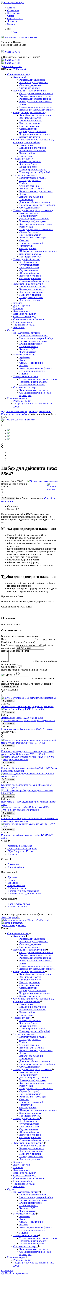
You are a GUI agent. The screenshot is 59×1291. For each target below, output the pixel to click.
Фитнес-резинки (27, 248)
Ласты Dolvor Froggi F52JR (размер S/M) (22, 717)
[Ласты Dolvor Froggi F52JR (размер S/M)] (23, 709)
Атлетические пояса (29, 213)
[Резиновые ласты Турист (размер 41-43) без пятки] (28, 720)
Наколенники (26, 145)
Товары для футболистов (26, 259)
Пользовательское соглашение (23, 891)
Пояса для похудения (30, 235)
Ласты (22, 194)
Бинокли (17, 303)
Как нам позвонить (17, 906)
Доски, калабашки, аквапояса (34, 202)
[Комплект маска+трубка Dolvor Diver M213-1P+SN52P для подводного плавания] (29, 810)
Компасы (18, 308)
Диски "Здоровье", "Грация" (34, 218)
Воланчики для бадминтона (33, 82)
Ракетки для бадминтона (32, 79)
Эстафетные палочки (30, 137)
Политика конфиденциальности (24, 893)
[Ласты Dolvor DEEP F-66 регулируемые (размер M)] (28, 698)
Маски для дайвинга (30, 180)
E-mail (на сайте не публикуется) (27, 645)
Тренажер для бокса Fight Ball (34, 172)
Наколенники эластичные (32, 148)
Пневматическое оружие (26, 333)
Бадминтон (19, 77)
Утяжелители (26, 245)
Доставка (12, 21)
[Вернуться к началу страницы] (12, 2)
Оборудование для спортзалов (29, 112)
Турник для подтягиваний (32, 131)
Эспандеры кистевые (30, 254)
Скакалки (24, 240)
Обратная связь (15, 18)
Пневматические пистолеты (33, 335)
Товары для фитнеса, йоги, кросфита (32, 210)
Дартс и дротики (22, 305)
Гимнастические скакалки (32, 286)
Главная (11, 7)
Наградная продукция (24, 314)
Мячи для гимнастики (30, 294)
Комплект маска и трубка (32, 177)
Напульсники (26, 156)
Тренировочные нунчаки (32, 384)
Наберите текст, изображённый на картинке (24, 669)
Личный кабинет (16, 867)
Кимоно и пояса (21, 311)
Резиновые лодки (16, 398)
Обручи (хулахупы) (29, 232)
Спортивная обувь (22, 322)
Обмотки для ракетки (30, 85)
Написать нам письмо (18, 904)
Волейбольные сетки (30, 118)
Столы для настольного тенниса (36, 93)
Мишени (23, 373)
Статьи (11, 16)
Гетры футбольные (29, 267)
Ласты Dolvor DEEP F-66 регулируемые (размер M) (27, 706)
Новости (12, 854)
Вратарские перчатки (30, 275)
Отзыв (4, 661)
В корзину (9, 498)
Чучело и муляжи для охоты (33, 390)
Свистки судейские (29, 126)
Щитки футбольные (29, 273)
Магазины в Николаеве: (20, 846)
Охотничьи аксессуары (25, 387)
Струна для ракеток (29, 88)
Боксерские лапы (28, 167)
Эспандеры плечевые (30, 256)
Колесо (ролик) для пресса (32, 221)
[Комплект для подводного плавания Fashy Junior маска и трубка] (29, 776)
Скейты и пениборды (24, 316)
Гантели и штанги (28, 216)
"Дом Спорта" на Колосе (20, 851)
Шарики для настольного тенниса (36, 109)
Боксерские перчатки (30, 161)
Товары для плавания (24, 175)
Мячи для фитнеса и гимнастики (36, 229)
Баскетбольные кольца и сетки (35, 115)
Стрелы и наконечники (31, 362)
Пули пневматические (30, 343)
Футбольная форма (29, 265)
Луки (22, 360)
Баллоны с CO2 (27, 349)
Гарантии (12, 882)
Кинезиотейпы (27, 153)
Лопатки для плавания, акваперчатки (31, 198)
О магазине (13, 10)
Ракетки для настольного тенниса (36, 96)
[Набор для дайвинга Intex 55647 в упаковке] (8, 439)
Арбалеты (24, 357)
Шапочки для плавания (31, 188)
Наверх (22, 925)
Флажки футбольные (30, 278)
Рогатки (23, 365)
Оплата (11, 24)
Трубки (23, 183)
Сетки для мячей (28, 128)
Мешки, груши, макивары (32, 169)
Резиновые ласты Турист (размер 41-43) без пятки (27, 729)
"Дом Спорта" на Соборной (22, 848)
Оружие (11, 330)
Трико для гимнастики (31, 297)
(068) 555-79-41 (12, 60)
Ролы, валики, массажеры (32, 237)
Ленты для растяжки (30, 300)
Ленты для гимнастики (31, 292)
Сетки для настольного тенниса (35, 107)
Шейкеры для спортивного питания (38, 251)
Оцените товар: (9, 667)
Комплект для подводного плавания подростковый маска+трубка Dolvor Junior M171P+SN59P (27, 752)
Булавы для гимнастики (31, 289)
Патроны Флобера (28, 346)
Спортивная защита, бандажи (28, 319)
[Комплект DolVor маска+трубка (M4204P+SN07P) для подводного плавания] (29, 759)
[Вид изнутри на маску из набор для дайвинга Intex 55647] (8, 433)
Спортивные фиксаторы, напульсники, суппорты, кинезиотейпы (33, 141)
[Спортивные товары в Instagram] (12, 922)
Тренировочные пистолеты (33, 382)
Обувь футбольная (28, 270)
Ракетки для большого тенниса (35, 99)
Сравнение (13, 864)
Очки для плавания (29, 186)
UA (15, 32)
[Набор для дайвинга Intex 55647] (19, 419)
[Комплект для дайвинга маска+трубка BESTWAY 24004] (29, 826)
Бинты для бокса (28, 164)
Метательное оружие (24, 354)
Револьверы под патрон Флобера (36, 338)
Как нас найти (14, 13)
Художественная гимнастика (28, 284)
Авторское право (16, 885)
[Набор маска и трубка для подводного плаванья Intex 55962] (29, 793)
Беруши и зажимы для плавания (35, 191)
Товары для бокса (22, 158)
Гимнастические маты (30, 120)
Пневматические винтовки (33, 341)
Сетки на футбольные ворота (34, 281)
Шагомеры (19, 327)
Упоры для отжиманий (31, 243)
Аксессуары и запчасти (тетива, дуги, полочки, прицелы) (35, 369)
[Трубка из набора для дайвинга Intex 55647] (8, 436)
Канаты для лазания (29, 123)
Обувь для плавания (29, 207)
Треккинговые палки (24, 324)
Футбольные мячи (28, 262)
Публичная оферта (17, 888)
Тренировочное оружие (25, 376)
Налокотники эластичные (32, 150)
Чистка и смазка (27, 352)
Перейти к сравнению (16, 1273)
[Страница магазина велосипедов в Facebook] (25, 920)
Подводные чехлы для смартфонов (37, 205)
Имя (3, 639)
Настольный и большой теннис (29, 90)
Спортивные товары (18, 74)
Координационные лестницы (34, 134)
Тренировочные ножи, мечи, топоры (38, 379)
